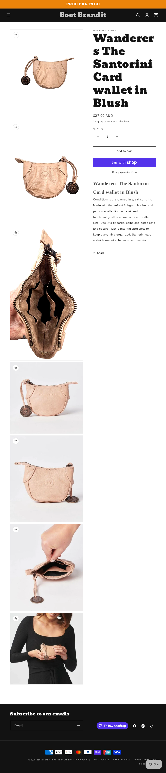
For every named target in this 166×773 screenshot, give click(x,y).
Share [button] (101, 253)
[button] (8, 15)
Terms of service (121, 759)
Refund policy (83, 759)
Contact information (145, 759)
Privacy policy (101, 759)
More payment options (124, 172)
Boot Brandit (43, 759)
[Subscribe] (78, 725)
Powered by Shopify (61, 759)
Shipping (98, 121)
